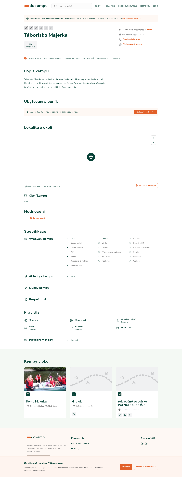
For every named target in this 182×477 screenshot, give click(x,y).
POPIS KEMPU (35, 58)
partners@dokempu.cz (131, 18)
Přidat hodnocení (37, 218)
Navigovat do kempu (147, 185)
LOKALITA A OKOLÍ (72, 58)
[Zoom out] (153, 142)
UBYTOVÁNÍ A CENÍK (52, 58)
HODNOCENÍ (88, 58)
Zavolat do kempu (131, 39)
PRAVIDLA (116, 58)
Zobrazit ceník (143, 112)
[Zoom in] (153, 138)
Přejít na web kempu (132, 44)
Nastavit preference (146, 466)
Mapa (149, 30)
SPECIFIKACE (102, 58)
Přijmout (126, 466)
